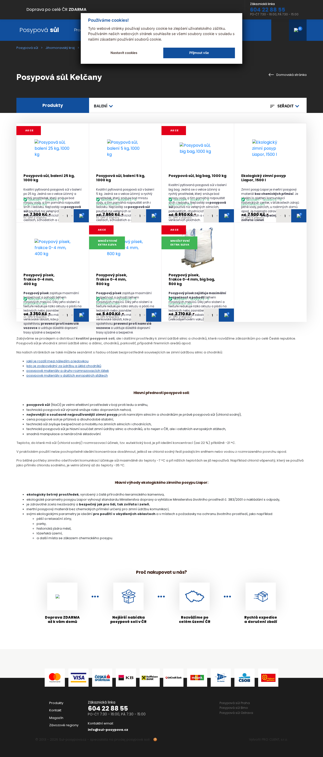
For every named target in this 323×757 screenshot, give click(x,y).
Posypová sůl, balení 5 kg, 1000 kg (120, 178)
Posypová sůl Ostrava (236, 713)
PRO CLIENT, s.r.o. (275, 739)
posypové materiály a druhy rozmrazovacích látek (67, 371)
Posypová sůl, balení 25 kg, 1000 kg (49, 178)
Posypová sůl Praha (235, 703)
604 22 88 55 (108, 708)
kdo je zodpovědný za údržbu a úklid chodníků (63, 366)
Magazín (56, 718)
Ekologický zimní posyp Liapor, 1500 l (263, 178)
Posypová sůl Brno (234, 708)
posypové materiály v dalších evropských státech (67, 375)
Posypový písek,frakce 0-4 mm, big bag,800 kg (192, 279)
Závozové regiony (63, 725)
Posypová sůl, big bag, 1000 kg (197, 176)
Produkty (56, 703)
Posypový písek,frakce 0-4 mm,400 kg (39, 279)
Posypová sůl (27, 48)
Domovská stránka (291, 75)
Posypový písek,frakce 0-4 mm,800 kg (111, 279)
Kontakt (55, 710)
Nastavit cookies (124, 53)
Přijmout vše (199, 53)
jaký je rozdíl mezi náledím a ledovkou (57, 361)
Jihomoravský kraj (60, 48)
